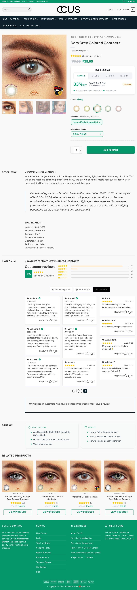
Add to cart (110, 150)
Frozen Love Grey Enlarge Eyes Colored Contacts (17, 497)
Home (4, 19)
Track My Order (43, 543)
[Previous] (6, 66)
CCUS (73, 37)
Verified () (84, 289)
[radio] (86, 122)
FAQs (38, 538)
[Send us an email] (128, 2)
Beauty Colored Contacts (94, 19)
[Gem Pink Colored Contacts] (118, 108)
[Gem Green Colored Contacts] (86, 108)
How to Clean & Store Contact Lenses (51, 439)
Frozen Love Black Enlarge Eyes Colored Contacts (119, 497)
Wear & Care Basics (42, 444)
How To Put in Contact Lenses (84, 548)
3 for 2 (81, 76)
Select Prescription (78, 129)
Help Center (41, 533)
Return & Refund (43, 552)
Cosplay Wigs (33, 26)
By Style (98, 37)
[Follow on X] (126, 2)
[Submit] (29, 9)
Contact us (41, 567)
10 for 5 (124, 76)
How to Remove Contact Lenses (105, 436)
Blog (38, 572)
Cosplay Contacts (68, 19)
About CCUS (76, 533)
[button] (126, 9)
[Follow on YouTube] (133, 2)
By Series (15, 19)
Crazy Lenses (47, 19)
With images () (62, 289)
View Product (17, 512)
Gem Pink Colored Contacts (85, 497)
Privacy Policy (42, 557)
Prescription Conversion (81, 543)
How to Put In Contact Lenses (104, 432)
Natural (110, 37)
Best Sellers (119, 19)
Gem (119, 37)
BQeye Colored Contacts (82, 557)
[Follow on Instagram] (123, 2)
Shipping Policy (43, 548)
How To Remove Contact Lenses (85, 552)
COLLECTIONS (30, 19)
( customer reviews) (91, 56)
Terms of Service (43, 562)
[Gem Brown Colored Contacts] (76, 108)
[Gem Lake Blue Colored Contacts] (108, 108)
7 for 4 (110, 76)
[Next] (61, 66)
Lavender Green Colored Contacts (51, 497)
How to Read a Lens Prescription (105, 441)
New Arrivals (10, 26)
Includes (74, 117)
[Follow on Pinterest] (131, 2)
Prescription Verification (81, 538)
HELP (21, 26)
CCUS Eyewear (82, 51)
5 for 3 (95, 76)
